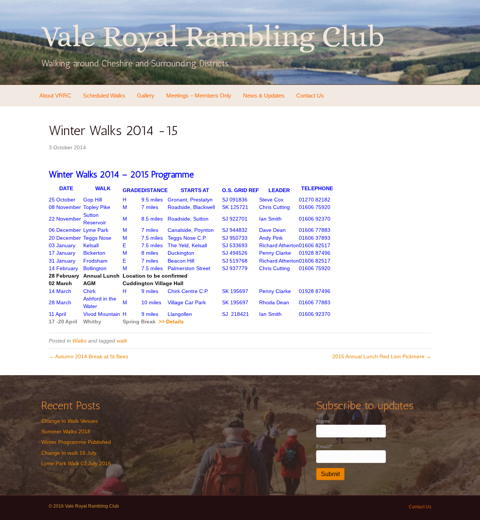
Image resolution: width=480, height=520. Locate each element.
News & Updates (264, 95)
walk (122, 341)
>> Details (171, 322)
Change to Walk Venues (69, 421)
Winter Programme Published (76, 442)
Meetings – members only (198, 95)
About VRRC (55, 95)
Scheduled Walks (104, 95)
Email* (324, 446)
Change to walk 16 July (68, 453)
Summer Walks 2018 (65, 431)
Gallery (145, 95)
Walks (79, 341)
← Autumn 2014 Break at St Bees (88, 356)
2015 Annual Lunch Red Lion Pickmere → (381, 356)
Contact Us (310, 95)
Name (323, 421)
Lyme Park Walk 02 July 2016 (76, 463)
